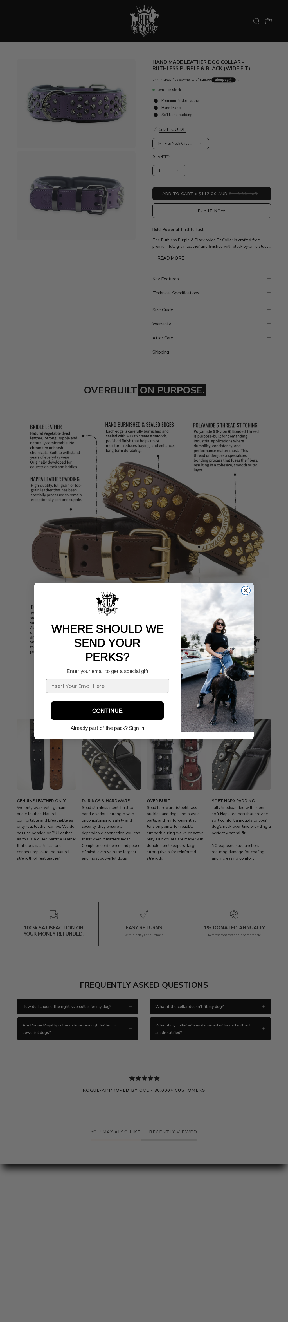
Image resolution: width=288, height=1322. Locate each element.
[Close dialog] (245, 590)
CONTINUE (107, 711)
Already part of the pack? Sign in (107, 728)
